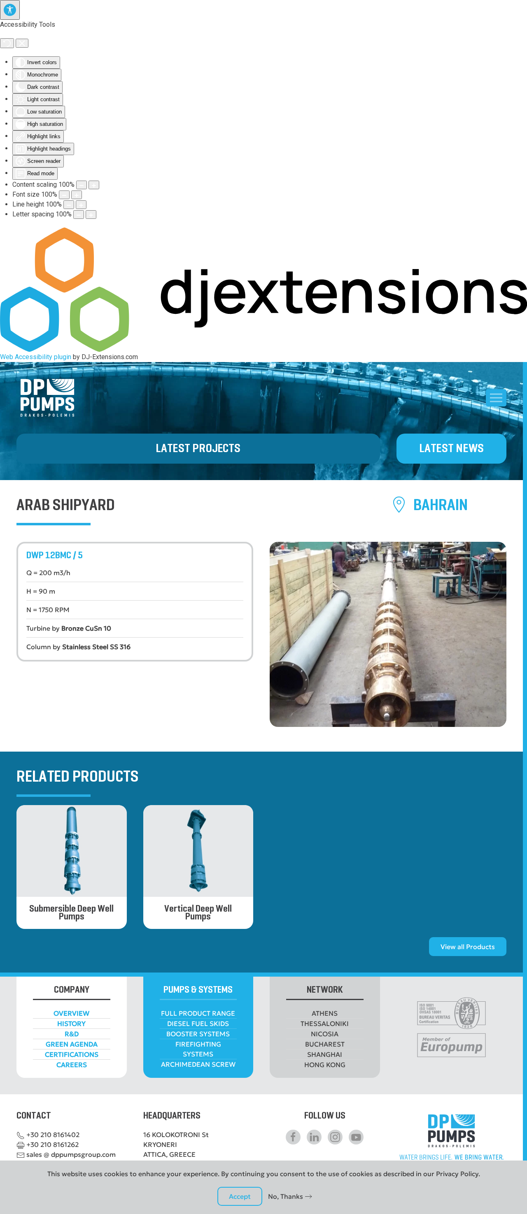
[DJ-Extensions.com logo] (263, 289)
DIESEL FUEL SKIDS (198, 1023)
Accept (240, 1196)
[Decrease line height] (68, 204)
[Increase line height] (81, 204)
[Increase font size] (76, 194)
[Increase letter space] (91, 214)
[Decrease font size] (64, 194)
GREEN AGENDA (72, 1044)
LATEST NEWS (451, 449)
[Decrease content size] (81, 185)
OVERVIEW (71, 1013)
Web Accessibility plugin (35, 357)
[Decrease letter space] (78, 214)
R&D (72, 1034)
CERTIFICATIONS (71, 1054)
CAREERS (71, 1065)
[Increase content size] (94, 185)
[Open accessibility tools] (10, 10)
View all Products (468, 946)
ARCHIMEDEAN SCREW (198, 1064)
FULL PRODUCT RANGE (198, 1013)
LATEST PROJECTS (198, 449)
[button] (496, 397)
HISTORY (71, 1023)
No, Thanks (285, 1196)
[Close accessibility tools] (22, 43)
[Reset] (7, 43)
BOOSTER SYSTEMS (198, 1034)
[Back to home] (47, 397)
